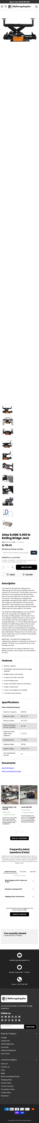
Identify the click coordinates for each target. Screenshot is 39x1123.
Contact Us (5, 1067)
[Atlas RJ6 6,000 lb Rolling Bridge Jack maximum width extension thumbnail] (7, 421)
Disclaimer (5, 1096)
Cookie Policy (6, 1092)
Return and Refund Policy (10, 1076)
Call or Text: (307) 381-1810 (19, 2)
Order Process (10, 871)
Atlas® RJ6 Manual (8, 768)
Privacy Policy (6, 1083)
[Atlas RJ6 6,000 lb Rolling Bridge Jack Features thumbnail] (7, 490)
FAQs (3, 1070)
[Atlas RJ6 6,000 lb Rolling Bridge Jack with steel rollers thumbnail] (7, 478)
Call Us (12, 574)
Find (33, 552)
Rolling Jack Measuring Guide (11, 771)
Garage (4, 1037)
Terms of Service (7, 1086)
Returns (23, 871)
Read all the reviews (19, 838)
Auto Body (5, 1047)
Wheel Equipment (7, 1044)
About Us (4, 1064)
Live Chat (29, 574)
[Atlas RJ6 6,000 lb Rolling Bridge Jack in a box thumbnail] (7, 524)
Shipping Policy (6, 1080)
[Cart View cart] (36, 6)
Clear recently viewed (13, 935)
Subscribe (30, 1027)
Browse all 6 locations (11, 557)
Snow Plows (5, 1054)
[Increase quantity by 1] (12, 567)
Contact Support (19, 914)
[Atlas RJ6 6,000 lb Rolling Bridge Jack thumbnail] (7, 409)
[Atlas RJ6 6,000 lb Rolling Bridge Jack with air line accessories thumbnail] (7, 513)
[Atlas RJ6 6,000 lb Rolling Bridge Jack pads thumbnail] (7, 501)
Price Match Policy (8, 1089)
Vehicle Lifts (5, 1041)
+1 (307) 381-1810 (21, 984)
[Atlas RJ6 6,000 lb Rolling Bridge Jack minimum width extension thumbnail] (7, 432)
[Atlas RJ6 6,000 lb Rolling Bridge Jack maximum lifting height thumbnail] (7, 455)
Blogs (3, 1073)
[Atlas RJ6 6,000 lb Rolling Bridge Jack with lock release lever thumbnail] (7, 467)
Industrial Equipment (8, 1050)
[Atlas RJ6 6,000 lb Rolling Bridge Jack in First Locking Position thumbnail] (7, 444)
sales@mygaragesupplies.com (19, 960)
